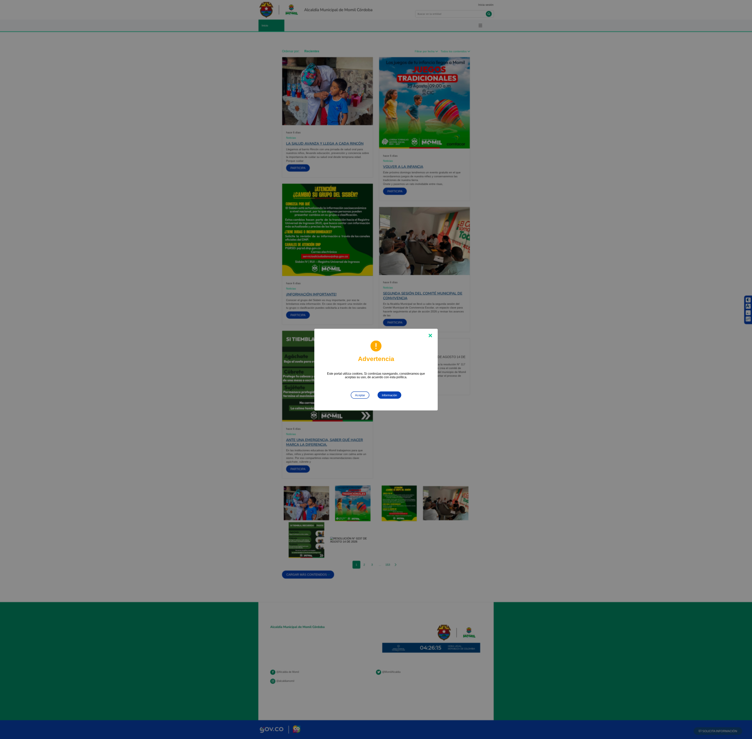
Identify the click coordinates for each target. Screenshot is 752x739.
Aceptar (360, 395)
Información (389, 395)
